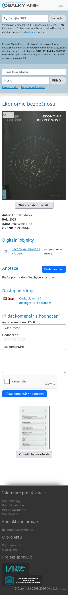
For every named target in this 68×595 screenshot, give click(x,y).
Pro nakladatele (13, 505)
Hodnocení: (10, 335)
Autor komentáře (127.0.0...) (21, 322)
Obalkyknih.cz (56, 588)
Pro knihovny (11, 501)
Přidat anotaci (53, 269)
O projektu (9, 550)
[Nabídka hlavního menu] (61, 5)
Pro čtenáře (10, 514)
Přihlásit (57, 80)
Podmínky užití (12, 545)
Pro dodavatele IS (14, 510)
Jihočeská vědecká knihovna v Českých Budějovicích (22, 580)
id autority (29, 32)
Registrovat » (10, 87)
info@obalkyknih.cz (20, 530)
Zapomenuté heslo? (33, 87)
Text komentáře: (13, 347)
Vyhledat (57, 18)
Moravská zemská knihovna (15, 569)
